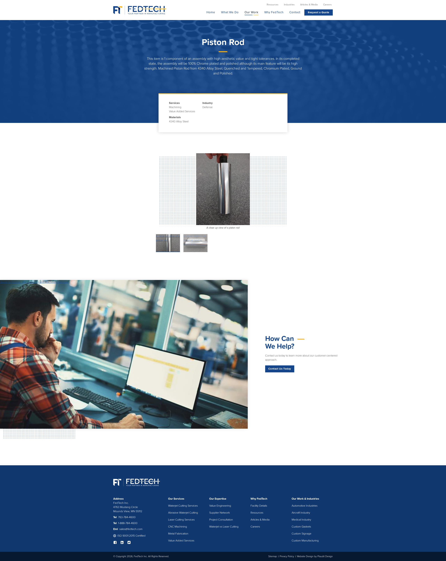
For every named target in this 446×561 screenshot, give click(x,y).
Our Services (176, 499)
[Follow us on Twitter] (130, 542)
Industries (313, 499)
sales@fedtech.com (131, 529)
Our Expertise (217, 499)
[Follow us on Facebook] (116, 542)
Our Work (298, 499)
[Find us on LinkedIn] (123, 542)
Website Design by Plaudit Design (315, 556)
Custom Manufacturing (305, 540)
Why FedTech (259, 499)
